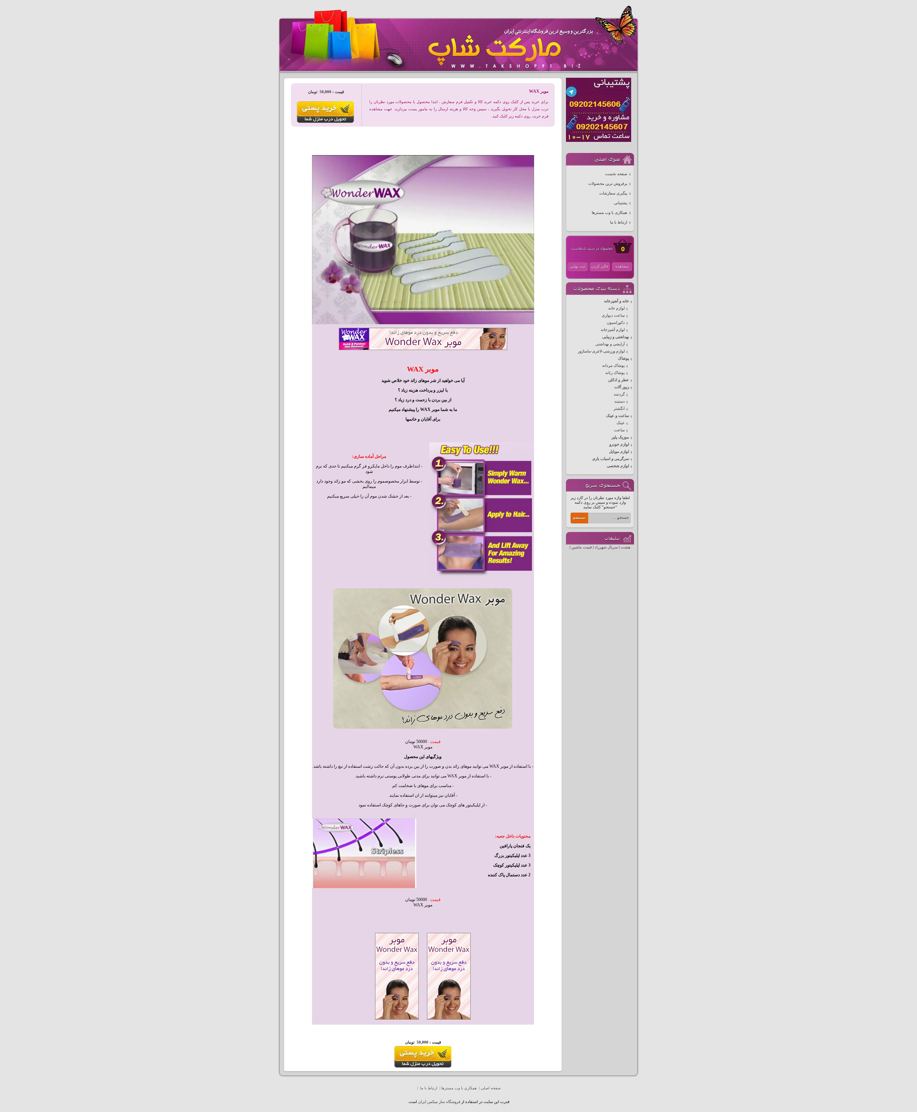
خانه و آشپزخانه (616, 301)
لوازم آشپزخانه (613, 330)
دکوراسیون (616, 323)
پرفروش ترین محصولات (607, 184)
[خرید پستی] (422, 1066)
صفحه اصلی (491, 1088)
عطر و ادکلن (618, 380)
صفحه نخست (616, 174)
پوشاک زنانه (615, 373)
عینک (620, 423)
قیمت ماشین (581, 547)
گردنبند (619, 394)
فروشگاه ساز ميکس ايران (439, 1102)
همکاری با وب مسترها (609, 213)
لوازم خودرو (619, 444)
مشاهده (622, 266)
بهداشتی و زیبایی (615, 337)
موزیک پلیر (620, 437)
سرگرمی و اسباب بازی (610, 459)
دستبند (619, 401)
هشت (625, 547)
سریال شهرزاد (606, 547)
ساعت (619, 430)
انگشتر (619, 409)
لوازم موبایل (619, 452)
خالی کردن (600, 266)
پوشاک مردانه (613, 366)
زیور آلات (621, 387)
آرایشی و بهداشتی (610, 344)
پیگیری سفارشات (613, 193)
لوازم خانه (616, 308)
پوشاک (623, 358)
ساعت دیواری (613, 315)
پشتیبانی (620, 203)
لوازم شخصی (618, 466)
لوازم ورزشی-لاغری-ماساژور (601, 351)
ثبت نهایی (577, 266)
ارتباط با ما (618, 222)
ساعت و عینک (617, 416)
